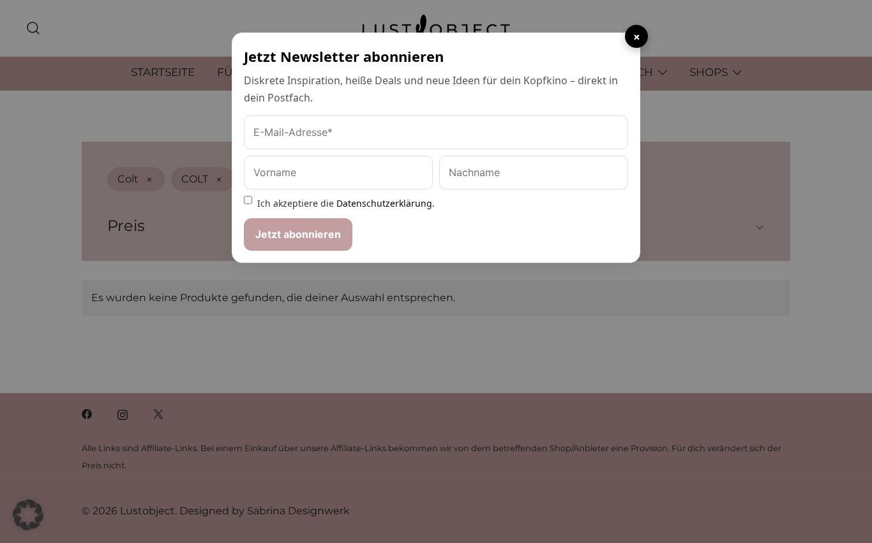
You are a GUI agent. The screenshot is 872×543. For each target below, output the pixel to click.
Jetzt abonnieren (298, 234)
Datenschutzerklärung (384, 203)
